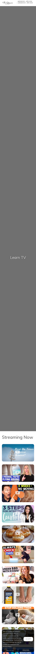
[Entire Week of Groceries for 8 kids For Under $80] (18, 575)
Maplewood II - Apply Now (25, 2)
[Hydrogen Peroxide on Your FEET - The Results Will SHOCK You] (18, 595)
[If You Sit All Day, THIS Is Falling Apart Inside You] (18, 493)
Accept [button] (28, 639)
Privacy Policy (26, 650)
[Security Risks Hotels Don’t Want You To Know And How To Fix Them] (18, 554)
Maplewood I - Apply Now (25, 1)
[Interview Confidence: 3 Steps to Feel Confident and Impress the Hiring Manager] (18, 514)
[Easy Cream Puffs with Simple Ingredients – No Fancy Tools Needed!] (18, 534)
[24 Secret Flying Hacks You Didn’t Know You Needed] (18, 473)
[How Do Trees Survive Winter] (18, 452)
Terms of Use (9, 650)
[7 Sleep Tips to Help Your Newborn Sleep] (18, 615)
